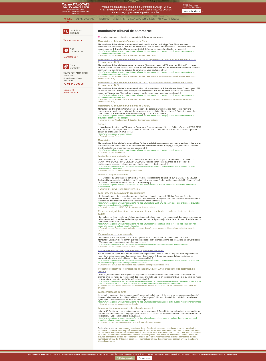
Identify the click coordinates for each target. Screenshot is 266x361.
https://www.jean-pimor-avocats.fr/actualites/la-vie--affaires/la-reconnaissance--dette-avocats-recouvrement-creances (149, 302)
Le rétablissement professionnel (114, 156)
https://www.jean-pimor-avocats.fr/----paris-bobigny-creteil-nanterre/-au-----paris (147, 96)
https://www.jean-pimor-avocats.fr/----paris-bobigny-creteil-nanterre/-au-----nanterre (147, 73)
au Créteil (123, 41)
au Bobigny (124, 105)
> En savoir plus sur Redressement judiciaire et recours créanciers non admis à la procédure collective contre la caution (146, 229)
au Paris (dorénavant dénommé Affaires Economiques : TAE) (145, 83)
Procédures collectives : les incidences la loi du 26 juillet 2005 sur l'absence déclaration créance (146, 270)
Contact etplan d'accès (69, 91)
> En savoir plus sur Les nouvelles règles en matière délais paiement (129, 322)
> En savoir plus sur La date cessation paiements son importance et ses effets (133, 265)
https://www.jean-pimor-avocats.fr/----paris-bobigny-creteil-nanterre (140, 150)
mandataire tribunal (187, 337)
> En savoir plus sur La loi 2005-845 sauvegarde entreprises (126, 207)
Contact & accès (190, 6)
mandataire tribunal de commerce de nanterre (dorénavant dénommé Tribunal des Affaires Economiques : (149, 331)
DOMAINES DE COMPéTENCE (141, 19)
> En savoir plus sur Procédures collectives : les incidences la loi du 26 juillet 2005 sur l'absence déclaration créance (147, 287)
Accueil (186, 4)
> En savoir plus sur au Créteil (127, 55)
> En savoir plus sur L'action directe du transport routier (121, 246)
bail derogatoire (148, 335)
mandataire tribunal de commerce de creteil (125, 337)
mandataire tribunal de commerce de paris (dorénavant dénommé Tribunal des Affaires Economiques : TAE (147, 329)
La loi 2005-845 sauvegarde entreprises (121, 193)
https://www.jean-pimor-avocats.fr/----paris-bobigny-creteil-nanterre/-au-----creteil (147, 52)
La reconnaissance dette (112, 292)
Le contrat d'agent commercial (113, 174)
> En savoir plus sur (111, 152)
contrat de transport (183, 332)
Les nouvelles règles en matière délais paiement (125, 308)
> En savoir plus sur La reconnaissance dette (118, 304)
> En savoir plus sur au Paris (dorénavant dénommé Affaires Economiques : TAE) (145, 100)
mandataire (124, 328)
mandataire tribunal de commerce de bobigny (160, 339)
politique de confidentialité (226, 354)
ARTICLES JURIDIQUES (168, 19)
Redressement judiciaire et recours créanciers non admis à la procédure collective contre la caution (146, 212)
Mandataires (69, 57)
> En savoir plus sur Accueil (109, 136)
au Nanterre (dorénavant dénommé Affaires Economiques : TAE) (147, 60)
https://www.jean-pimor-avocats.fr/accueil (115, 134)
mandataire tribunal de (108, 339)
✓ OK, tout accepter (125, 358)
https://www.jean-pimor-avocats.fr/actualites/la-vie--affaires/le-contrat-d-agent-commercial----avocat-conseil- (147, 186)
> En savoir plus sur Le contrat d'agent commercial (119, 189)
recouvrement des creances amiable (124, 335)
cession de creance (175, 328)
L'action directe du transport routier (115, 234)
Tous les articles (71, 40)
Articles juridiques (192, 7)
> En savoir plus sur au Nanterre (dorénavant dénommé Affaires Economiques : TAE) (146, 77)
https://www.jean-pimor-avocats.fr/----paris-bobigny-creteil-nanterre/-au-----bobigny (147, 117)
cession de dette (138, 328)
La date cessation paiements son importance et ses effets (131, 250)
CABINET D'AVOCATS (85, 19)
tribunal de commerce (129, 339)
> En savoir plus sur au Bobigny (128, 120)
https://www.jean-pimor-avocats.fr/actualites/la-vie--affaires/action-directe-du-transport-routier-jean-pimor (143, 244)
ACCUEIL (68, 19)
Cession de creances (156, 328)
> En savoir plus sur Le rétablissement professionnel (120, 171)
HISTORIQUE (103, 19)
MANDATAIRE (119, 19)
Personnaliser (145, 358)
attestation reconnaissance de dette (162, 337)
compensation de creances (169, 335)
